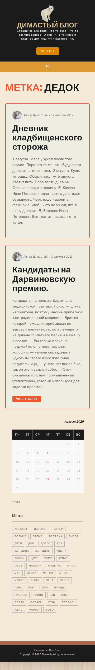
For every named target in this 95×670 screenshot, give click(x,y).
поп (45, 587)
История (41, 529)
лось (18, 565)
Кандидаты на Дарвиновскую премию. (43, 278)
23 (78, 470)
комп (48, 558)
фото (50, 609)
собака (36, 602)
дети (18, 543)
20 (47, 470)
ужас (19, 609)
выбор (74, 536)
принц (38, 595)
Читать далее (26, 398)
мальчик (54, 565)
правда (59, 587)
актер (58, 529)
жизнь (19, 558)
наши (35, 580)
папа (18, 587)
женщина (22, 551)
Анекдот (21, 529)
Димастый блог (47, 25)
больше (20, 536)
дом (31, 543)
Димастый (40, 115)
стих (52, 602)
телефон (69, 602)
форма (34, 609)
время (38, 536)
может (20, 580)
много (64, 573)
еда (59, 543)
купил (63, 558)
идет (34, 558)
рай (52, 595)
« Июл (16, 501)
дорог (45, 543)
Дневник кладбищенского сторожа (47, 137)
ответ (64, 580)
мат (17, 573)
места (32, 573)
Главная (39, 650)
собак (19, 602)
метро (48, 573)
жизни (61, 551)
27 (47, 479)
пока (32, 587)
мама (71, 565)
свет (65, 595)
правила (21, 595)
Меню (48, 51)
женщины (42, 551)
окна (50, 580)
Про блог (55, 650)
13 (47, 461)
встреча (55, 536)
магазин (35, 565)
